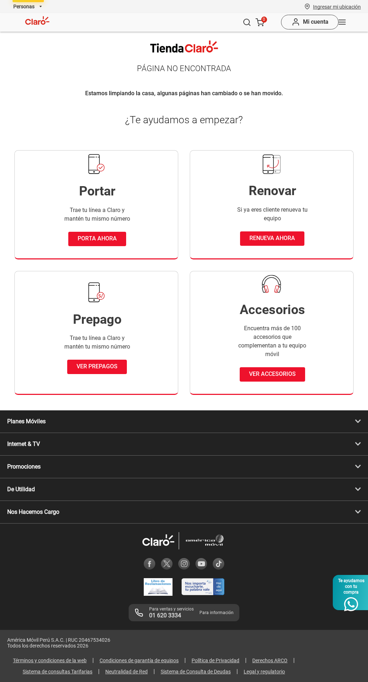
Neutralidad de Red (126, 671)
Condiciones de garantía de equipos (139, 660)
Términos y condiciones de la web (50, 660)
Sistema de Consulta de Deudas (196, 671)
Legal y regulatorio (264, 671)
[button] (337, 6)
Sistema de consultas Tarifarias (57, 671)
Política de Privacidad (215, 660)
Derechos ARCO (270, 660)
